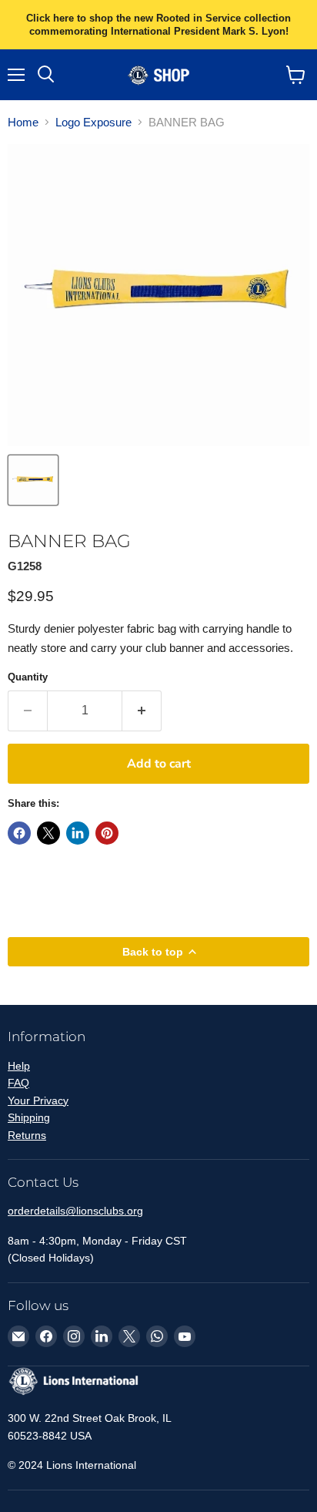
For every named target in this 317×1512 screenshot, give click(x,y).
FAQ (18, 1083)
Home (23, 122)
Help (19, 1066)
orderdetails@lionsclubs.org (75, 1211)
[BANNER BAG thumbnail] (33, 480)
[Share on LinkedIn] (77, 833)
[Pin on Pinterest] (106, 833)
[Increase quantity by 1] (142, 710)
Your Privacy (38, 1100)
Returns (27, 1135)
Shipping (29, 1117)
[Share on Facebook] (19, 833)
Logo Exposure (93, 122)
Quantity (28, 677)
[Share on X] (48, 833)
